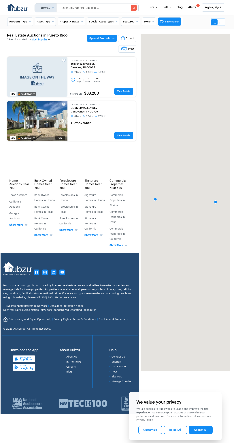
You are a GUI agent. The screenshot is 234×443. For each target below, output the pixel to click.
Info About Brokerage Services (25, 306)
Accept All (200, 430)
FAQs (115, 372)
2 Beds (77, 72)
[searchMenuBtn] (134, 8)
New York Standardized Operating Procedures (68, 310)
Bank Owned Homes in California (42, 223)
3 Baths (89, 116)
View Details (123, 91)
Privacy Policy (144, 420)
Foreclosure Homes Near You (68, 184)
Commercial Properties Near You (118, 184)
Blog (179, 7)
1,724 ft (102, 116)
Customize (150, 430)
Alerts (193, 7)
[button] (11, 121)
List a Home (119, 366)
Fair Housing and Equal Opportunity (30, 319)
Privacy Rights (62, 319)
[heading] (105, 43)
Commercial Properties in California (117, 234)
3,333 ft (102, 72)
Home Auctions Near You (19, 184)
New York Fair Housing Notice (21, 310)
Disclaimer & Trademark (113, 319)
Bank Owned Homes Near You (43, 184)
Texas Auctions (18, 195)
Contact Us (118, 357)
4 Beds (77, 116)
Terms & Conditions (85, 319)
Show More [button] (16, 225)
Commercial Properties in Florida (117, 200)
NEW (13, 94)
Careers (71, 367)
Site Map (117, 376)
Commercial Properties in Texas (117, 217)
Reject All (175, 430)
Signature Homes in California (90, 223)
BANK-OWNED (28, 94)
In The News (73, 362)
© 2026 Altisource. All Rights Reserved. (27, 329)
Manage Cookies (121, 381)
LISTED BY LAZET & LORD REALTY (85, 61)
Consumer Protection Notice (67, 306)
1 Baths (89, 72)
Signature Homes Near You (93, 184)
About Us (71, 357)
